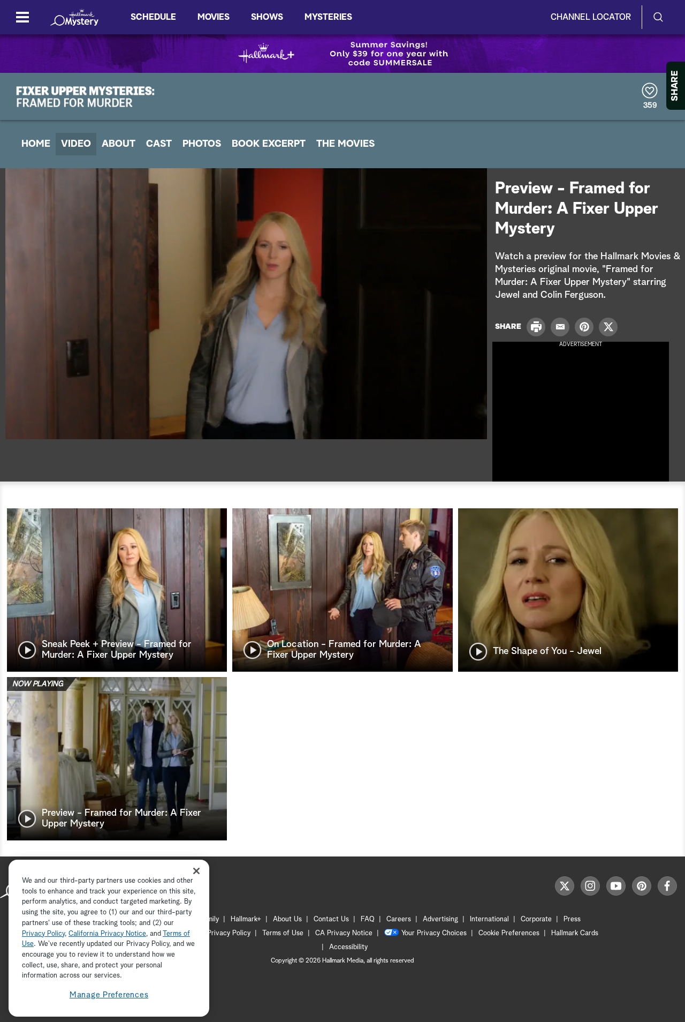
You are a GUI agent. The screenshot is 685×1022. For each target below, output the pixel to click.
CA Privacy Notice (343, 933)
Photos (201, 144)
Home (35, 144)
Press (572, 919)
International (489, 919)
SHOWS (267, 17)
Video (76, 144)
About (118, 144)
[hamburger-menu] (22, 17)
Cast (159, 144)
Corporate (536, 919)
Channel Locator (591, 17)
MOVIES (213, 17)
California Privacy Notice (107, 933)
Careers (398, 919)
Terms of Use (282, 933)
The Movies (345, 144)
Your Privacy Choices (434, 933)
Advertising (440, 919)
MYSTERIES (328, 17)
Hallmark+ (246, 919)
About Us (287, 919)
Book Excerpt (269, 144)
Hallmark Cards (574, 933)
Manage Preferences (109, 995)
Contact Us (331, 919)
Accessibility (348, 947)
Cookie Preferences (508, 933)
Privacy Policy (228, 933)
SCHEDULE (153, 17)
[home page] (74, 17)
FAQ (368, 919)
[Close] (196, 870)
